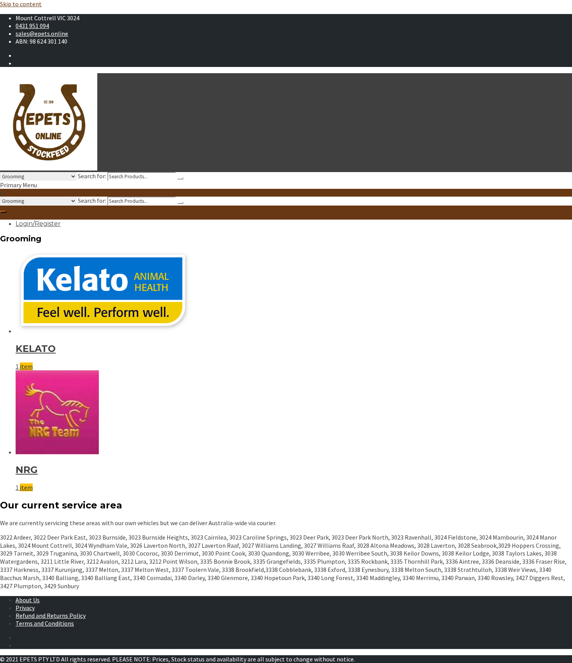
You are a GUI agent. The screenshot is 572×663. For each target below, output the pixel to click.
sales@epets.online (42, 33)
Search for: (92, 176)
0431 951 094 (32, 26)
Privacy (25, 608)
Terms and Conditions (45, 623)
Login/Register (38, 223)
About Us (28, 600)
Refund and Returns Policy (51, 615)
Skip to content (21, 4)
